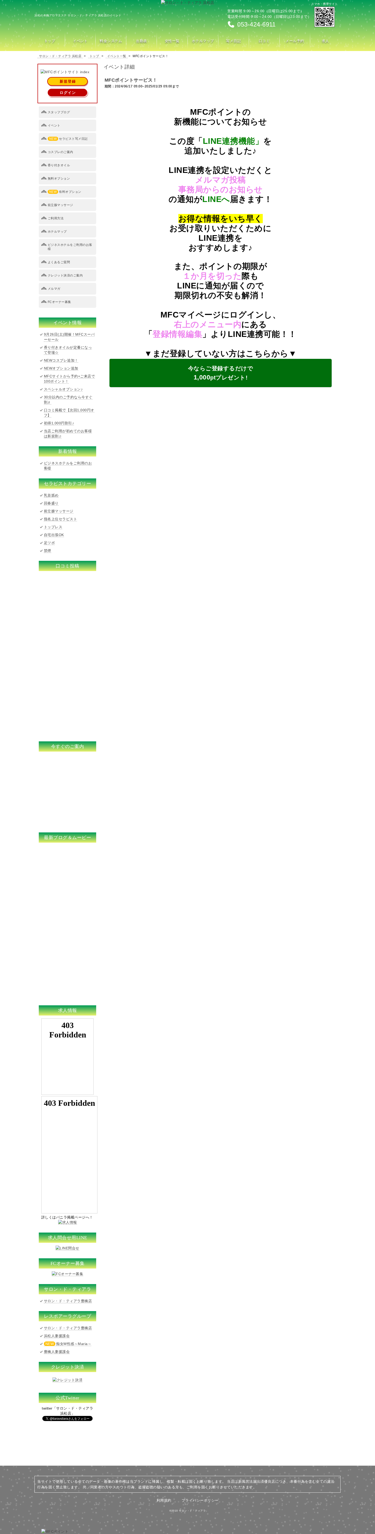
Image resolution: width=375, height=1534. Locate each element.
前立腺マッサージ (60, 205)
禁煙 (47, 551)
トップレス (53, 527)
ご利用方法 (56, 218)
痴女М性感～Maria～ (68, 1344)
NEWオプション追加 (61, 368)
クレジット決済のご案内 (65, 275)
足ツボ (49, 543)
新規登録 (68, 81)
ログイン (68, 93)
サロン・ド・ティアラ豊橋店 (68, 1301)
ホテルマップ (57, 231)
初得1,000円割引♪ (59, 423)
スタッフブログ (59, 112)
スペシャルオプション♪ (63, 389)
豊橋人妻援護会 (57, 1352)
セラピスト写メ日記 (68, 139)
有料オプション (65, 192)
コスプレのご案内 (60, 152)
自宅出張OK (54, 535)
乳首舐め (51, 495)
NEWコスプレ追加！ (61, 360)
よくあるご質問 (59, 262)
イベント (54, 125)
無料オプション (59, 178)
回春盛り (51, 503)
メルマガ (54, 288)
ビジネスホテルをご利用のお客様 (70, 247)
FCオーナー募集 (59, 302)
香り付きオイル (59, 165)
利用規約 (164, 1500)
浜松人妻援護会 (57, 1336)
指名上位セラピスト (60, 519)
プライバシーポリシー (200, 1500)
